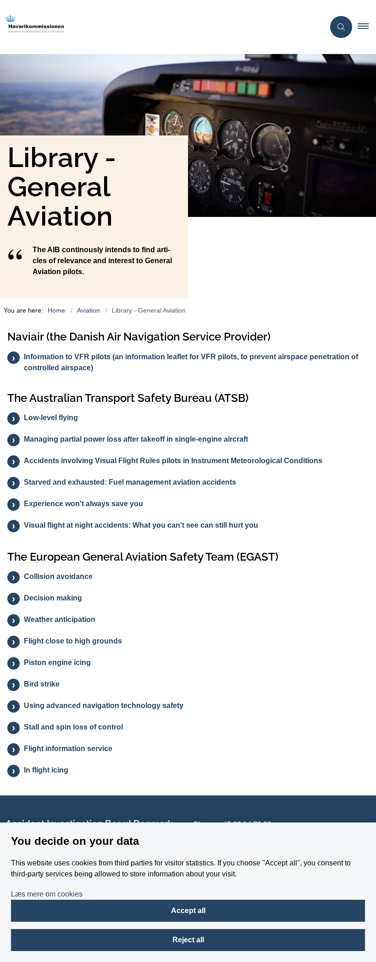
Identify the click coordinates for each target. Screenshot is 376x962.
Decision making (53, 598)
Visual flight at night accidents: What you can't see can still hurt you (141, 525)
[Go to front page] (158, 27)
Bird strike (42, 684)
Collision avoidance (58, 576)
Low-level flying (51, 418)
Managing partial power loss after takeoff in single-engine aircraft (136, 439)
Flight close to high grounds (73, 641)
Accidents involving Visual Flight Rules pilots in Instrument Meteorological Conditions (173, 461)
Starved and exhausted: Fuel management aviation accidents (130, 482)
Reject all (188, 940)
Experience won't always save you (83, 504)
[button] (367, 27)
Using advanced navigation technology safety (103, 705)
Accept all (188, 910)
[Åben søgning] (341, 27)
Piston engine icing (57, 662)
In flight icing (46, 770)
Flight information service (68, 748)
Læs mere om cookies (47, 894)
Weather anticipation (59, 619)
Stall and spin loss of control (73, 727)
